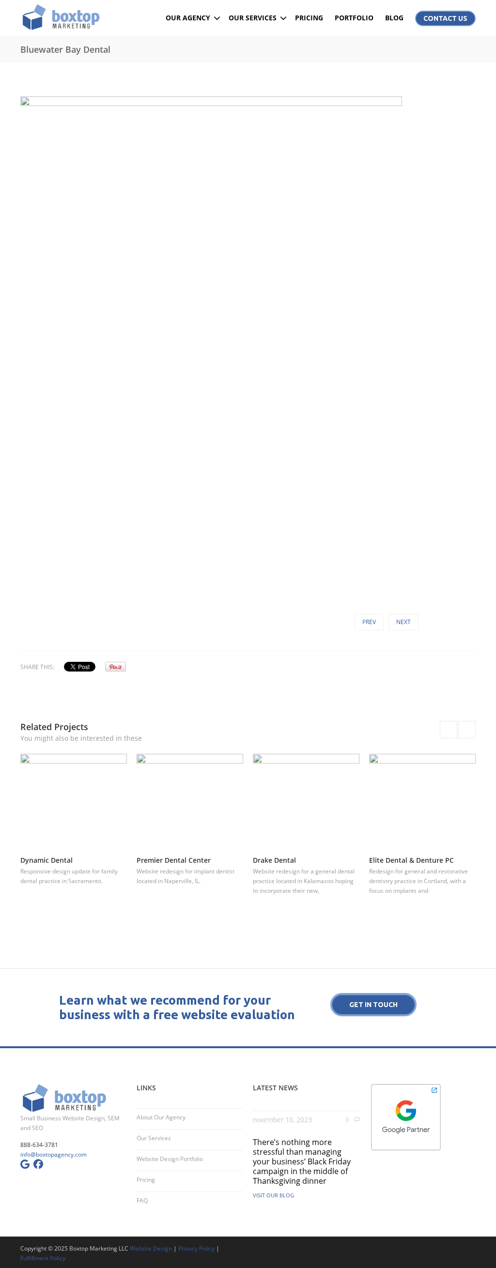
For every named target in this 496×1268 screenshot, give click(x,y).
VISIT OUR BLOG (273, 1195)
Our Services (154, 1138)
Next (403, 622)
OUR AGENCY (188, 17)
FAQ (142, 1200)
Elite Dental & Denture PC (411, 860)
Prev (369, 622)
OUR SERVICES (253, 17)
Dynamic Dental (46, 860)
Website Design (151, 1248)
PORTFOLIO (354, 17)
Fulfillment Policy (42, 1258)
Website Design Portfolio (170, 1159)
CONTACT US (445, 18)
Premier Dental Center (174, 860)
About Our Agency (161, 1117)
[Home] (73, 16)
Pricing (146, 1180)
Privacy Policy (196, 1248)
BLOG (394, 17)
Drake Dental (274, 860)
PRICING (309, 17)
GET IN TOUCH (373, 1004)
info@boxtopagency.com (53, 1154)
